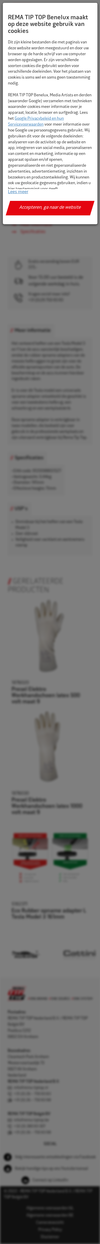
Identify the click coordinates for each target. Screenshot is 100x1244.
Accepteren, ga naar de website (50, 208)
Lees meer (18, 192)
